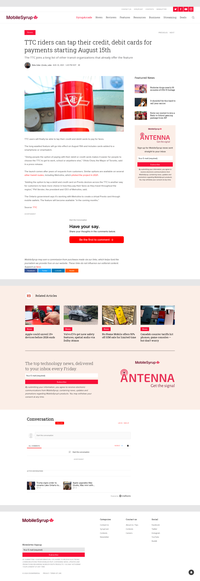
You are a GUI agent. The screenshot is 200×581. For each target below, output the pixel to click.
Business (154, 17)
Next (172, 32)
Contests (150, 9)
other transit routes (34, 174)
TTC (35, 207)
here (38, 266)
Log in (120, 423)
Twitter (44, 270)
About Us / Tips (132, 525)
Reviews (111, 17)
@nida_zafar (46, 65)
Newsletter (161, 9)
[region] (79, 457)
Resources (139, 17)
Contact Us (126, 9)
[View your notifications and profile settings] (128, 445)
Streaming (170, 17)
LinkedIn (58, 270)
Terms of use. (56, 573)
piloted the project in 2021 (84, 174)
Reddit (71, 270)
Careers (129, 533)
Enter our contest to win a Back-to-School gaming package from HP (162, 115)
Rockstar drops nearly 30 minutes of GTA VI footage (162, 88)
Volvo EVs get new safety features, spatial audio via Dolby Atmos (79, 337)
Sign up (126, 423)
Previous (163, 32)
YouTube (155, 537)
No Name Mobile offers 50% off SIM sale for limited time (119, 336)
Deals (183, 17)
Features (125, 17)
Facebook (31, 270)
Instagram (156, 533)
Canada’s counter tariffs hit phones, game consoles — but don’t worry (157, 337)
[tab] (34, 446)
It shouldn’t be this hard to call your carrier (163, 102)
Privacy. (46, 573)
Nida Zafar (36, 65)
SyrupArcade (84, 17)
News (99, 17)
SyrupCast (138, 9)
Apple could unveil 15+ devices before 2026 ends (40, 336)
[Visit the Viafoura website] (125, 496)
